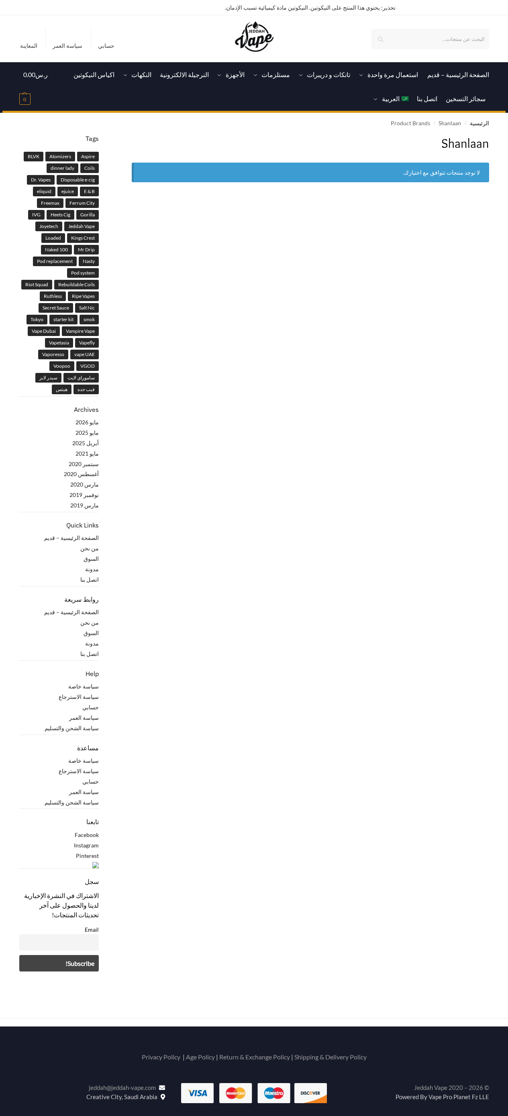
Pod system (83, 273)
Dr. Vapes (41, 180)
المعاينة (28, 45)
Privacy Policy (161, 1057)
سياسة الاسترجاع (79, 696)
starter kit (63, 319)
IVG (36, 215)
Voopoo (61, 366)
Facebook (87, 834)
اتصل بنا (89, 579)
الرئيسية (479, 123)
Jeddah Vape (81, 226)
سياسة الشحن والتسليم (72, 728)
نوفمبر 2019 (84, 494)
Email (92, 929)
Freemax (50, 203)
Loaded (53, 238)
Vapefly (87, 343)
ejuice (67, 191)
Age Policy (200, 1057)
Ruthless (53, 296)
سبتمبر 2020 (84, 463)
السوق (91, 558)
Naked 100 (56, 249)
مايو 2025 (87, 432)
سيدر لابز (48, 378)
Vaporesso (53, 354)
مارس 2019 (84, 505)
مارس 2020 (84, 484)
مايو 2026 (87, 422)
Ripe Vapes (83, 296)
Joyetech (48, 226)
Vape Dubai (44, 331)
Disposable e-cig (78, 180)
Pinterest (87, 855)
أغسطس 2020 (81, 473)
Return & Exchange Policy (254, 1057)
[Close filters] (129, 139)
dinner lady (62, 168)
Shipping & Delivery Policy (330, 1057)
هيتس (61, 389)
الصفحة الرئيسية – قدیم (71, 537)
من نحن (89, 548)
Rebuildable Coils (76, 284)
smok (89, 319)
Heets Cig (60, 215)
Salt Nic (87, 308)
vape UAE (84, 354)
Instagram (86, 845)
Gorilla (87, 215)
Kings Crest (83, 238)
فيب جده (86, 389)
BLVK (33, 156)
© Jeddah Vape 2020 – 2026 (451, 1087)
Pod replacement (55, 261)
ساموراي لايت (81, 378)
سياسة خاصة (83, 686)
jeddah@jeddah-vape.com (124, 1087)
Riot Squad (36, 284)
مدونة (92, 569)
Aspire (88, 156)
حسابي (106, 45)
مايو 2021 (87, 453)
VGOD (87, 366)
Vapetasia (59, 343)
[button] (36, 87)
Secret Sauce (56, 308)
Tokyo (37, 319)
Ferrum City (82, 203)
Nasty (89, 261)
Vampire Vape (80, 331)
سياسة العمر (67, 45)
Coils (89, 168)
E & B (89, 191)
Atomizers (60, 156)
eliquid (44, 191)
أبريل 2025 (85, 443)
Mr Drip (86, 249)
